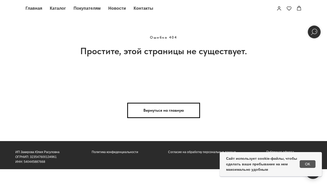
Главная (34, 8)
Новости (117, 8)
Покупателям (87, 8)
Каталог (58, 8)
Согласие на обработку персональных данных (202, 152)
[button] (279, 8)
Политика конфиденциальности (115, 152)
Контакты (143, 8)
